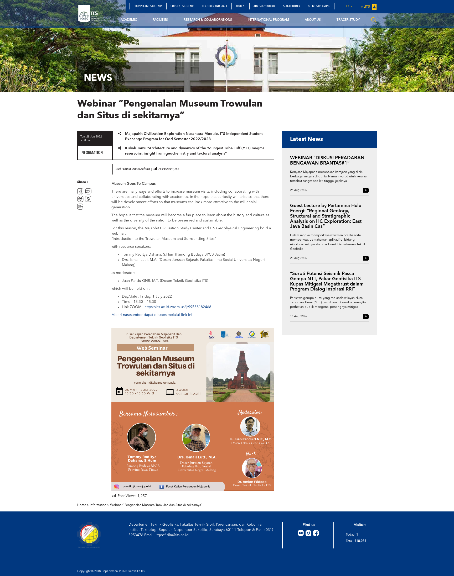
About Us (313, 20)
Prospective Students (148, 6)
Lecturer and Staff (215, 6)
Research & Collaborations (208, 20)
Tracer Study (348, 20)
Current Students (182, 6)
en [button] (348, 6)
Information (98, 505)
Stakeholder (291, 6)
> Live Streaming (319, 6)
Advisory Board (264, 6)
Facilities (160, 20)
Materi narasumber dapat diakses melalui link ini (151, 315)
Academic (129, 20)
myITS (366, 6)
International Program (268, 20)
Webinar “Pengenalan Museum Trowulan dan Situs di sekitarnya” (156, 505)
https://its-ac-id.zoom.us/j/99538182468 (178, 307)
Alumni (240, 6)
